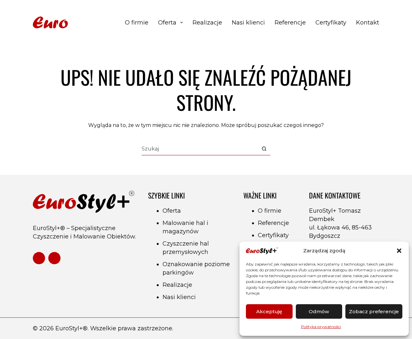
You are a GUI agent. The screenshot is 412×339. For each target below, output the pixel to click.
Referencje (290, 22)
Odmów (319, 311)
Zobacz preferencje (374, 311)
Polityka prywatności (321, 326)
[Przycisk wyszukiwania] (264, 148)
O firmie (136, 22)
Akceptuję (269, 311)
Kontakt (367, 22)
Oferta (167, 22)
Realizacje (207, 22)
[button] (399, 250)
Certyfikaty (330, 22)
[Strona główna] (74, 23)
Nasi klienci (248, 22)
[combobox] (200, 148)
